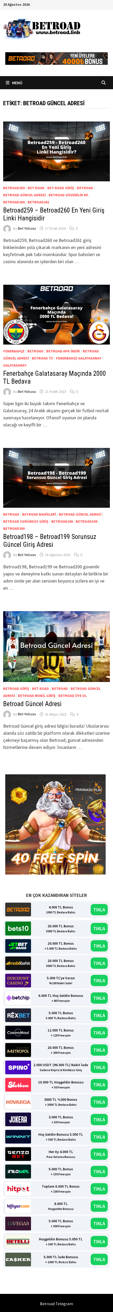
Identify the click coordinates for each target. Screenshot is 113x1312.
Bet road (36, 188)
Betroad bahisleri (39, 514)
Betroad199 (86, 521)
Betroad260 (14, 202)
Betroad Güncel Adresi (24, 195)
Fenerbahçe (13, 351)
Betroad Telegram (56, 1303)
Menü (16, 82)
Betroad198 (62, 521)
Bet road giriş (60, 188)
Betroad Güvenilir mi (68, 195)
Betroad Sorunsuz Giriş (25, 521)
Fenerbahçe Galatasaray (78, 358)
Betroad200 (14, 528)
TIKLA (99, 910)
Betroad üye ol (72, 695)
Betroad (85, 188)
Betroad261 (38, 202)
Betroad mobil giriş (36, 695)
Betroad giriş (16, 688)
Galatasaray (15, 365)
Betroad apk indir (63, 351)
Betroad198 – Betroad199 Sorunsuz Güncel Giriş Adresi (49, 540)
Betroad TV (42, 358)
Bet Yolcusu (27, 228)
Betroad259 (14, 188)
